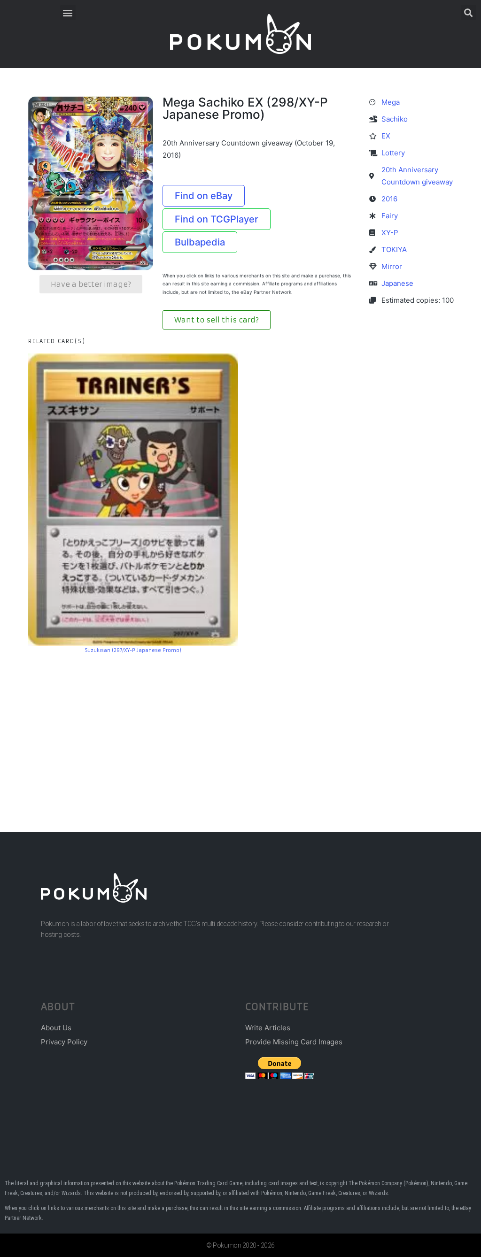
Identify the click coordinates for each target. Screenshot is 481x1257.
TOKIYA (394, 249)
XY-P (389, 232)
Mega (390, 102)
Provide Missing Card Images (293, 1041)
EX (385, 135)
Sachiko (394, 119)
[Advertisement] (240, 728)
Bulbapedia (200, 242)
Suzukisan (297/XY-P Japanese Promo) (133, 650)
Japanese (397, 283)
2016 (389, 198)
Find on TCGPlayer (216, 219)
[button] (68, 12)
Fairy (389, 215)
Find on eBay (204, 195)
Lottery (393, 152)
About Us (56, 1027)
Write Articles (267, 1027)
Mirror (391, 266)
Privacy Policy (64, 1041)
